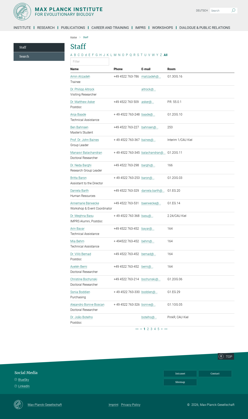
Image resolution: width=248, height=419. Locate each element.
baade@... (148, 114)
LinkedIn (24, 386)
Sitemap (180, 382)
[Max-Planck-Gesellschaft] (21, 405)
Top (229, 357)
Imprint (113, 405)
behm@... (147, 241)
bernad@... (148, 254)
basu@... (147, 216)
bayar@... (147, 228)
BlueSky (23, 380)
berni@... (147, 266)
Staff (22, 47)
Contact (215, 373)
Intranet (180, 373)
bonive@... (148, 304)
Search (24, 56)
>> (165, 329)
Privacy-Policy (130, 405)
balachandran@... (153, 152)
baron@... (148, 178)
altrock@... (148, 89)
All (165, 55)
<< (137, 329)
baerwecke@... (151, 203)
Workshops (162, 27)
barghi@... (148, 165)
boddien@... (149, 292)
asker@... (147, 102)
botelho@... (149, 317)
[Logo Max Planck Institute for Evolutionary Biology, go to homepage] (86, 11)
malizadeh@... (151, 76)
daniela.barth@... (153, 190)
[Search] (233, 10)
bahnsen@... (149, 127)
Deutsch (202, 10)
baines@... (148, 140)
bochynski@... (151, 279)
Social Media (26, 373)
